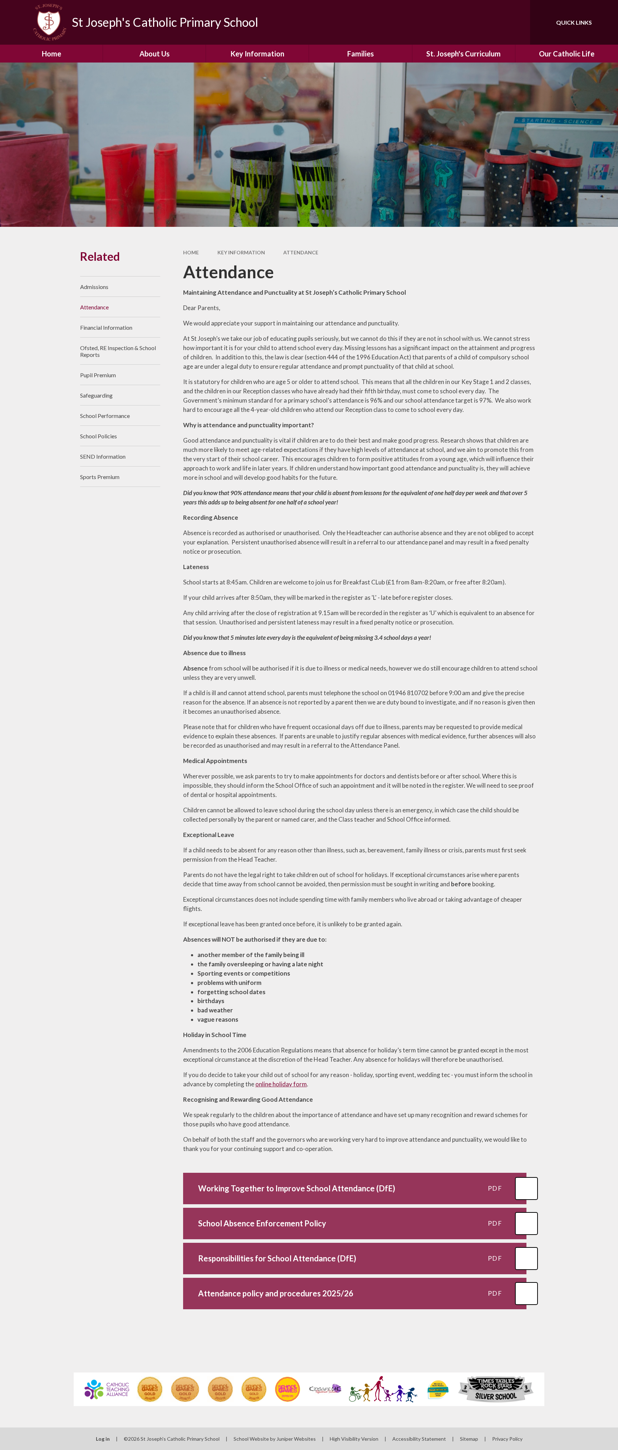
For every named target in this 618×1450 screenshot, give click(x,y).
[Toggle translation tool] (492, 22)
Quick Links (574, 22)
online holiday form (281, 1084)
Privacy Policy (507, 1439)
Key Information (241, 252)
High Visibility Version (354, 1439)
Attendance (300, 252)
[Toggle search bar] (517, 22)
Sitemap (469, 1439)
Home (191, 252)
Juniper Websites (296, 1439)
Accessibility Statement (419, 1439)
